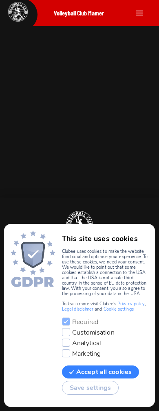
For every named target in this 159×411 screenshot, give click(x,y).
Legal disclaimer (77, 309)
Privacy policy (131, 304)
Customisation (93, 332)
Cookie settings (119, 309)
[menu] (139, 13)
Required (85, 322)
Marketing (86, 354)
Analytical (86, 343)
